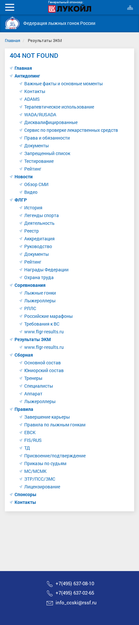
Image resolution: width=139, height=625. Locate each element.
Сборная (24, 355)
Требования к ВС (41, 324)
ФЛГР (21, 200)
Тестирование (39, 161)
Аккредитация (39, 238)
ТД (27, 448)
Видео (30, 192)
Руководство (38, 246)
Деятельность (39, 223)
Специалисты (38, 386)
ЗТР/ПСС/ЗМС (39, 479)
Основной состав (42, 362)
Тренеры (33, 378)
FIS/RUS (33, 440)
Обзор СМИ (36, 184)
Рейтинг (32, 169)
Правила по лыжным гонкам (54, 425)
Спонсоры (26, 494)
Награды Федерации (46, 269)
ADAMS (32, 99)
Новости (24, 176)
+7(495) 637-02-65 (75, 592)
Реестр (31, 231)
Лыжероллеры (40, 300)
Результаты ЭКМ (33, 339)
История (33, 207)
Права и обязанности (47, 138)
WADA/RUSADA (40, 114)
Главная (12, 40)
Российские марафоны (48, 316)
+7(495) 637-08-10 (75, 583)
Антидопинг (27, 76)
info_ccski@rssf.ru (76, 602)
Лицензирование (42, 487)
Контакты (34, 91)
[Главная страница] (12, 22)
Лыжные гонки (40, 293)
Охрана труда (39, 277)
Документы (36, 145)
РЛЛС (30, 308)
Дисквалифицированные (51, 122)
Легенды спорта (41, 215)
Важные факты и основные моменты (63, 83)
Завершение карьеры (47, 417)
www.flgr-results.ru (44, 331)
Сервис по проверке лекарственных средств (71, 130)
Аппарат (33, 394)
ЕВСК (30, 432)
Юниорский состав (44, 370)
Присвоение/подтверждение (55, 456)
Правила (24, 409)
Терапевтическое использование (59, 107)
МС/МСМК (35, 471)
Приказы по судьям (45, 463)
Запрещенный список (47, 153)
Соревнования (30, 285)
